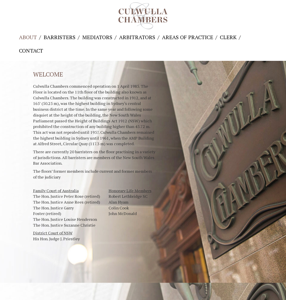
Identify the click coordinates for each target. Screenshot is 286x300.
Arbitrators (137, 37)
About (28, 37)
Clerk (228, 37)
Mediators (97, 37)
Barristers (60, 37)
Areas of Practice (187, 37)
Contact (31, 50)
